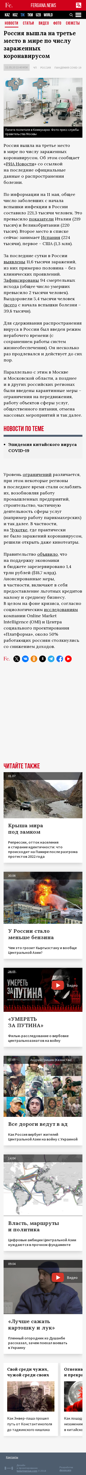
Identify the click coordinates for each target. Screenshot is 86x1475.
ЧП (35, 67)
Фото (57, 23)
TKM (30, 15)
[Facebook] (59, 659)
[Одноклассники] (34, 659)
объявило (47, 554)
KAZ (7, 15)
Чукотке (18, 530)
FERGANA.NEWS (43, 5)
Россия (45, 67)
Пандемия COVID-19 (67, 67)
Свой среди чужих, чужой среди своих (28, 1372)
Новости (11, 23)
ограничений (37, 474)
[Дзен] (42, 659)
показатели (41, 219)
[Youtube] (68, 659)
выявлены (14, 261)
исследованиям (61, 609)
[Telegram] (51, 659)
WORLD (48, 15)
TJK (23, 15)
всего (11, 305)
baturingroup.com (27, 1471)
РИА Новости (20, 164)
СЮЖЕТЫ (73, 23)
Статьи (28, 23)
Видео (44, 23)
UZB (38, 15)
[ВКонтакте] (25, 659)
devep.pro (65, 1470)
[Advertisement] (43, 716)
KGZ (15, 15)
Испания (50, 237)
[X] (16, 659)
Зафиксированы (21, 280)
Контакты (12, 1457)
